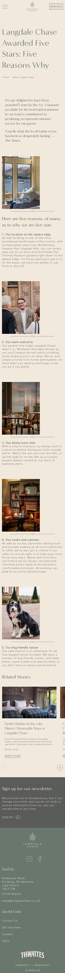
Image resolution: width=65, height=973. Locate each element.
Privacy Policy (42, 965)
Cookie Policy (22, 965)
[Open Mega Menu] (5, 6)
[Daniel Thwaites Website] (32, 954)
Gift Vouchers (11, 927)
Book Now (56, 6)
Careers (7, 934)
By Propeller (33, 971)
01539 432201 (11, 894)
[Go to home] (32, 6)
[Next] (60, 768)
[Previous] (5, 768)
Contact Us (10, 920)
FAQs (6, 941)
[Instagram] (29, 859)
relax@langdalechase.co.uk (21, 900)
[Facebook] (39, 859)
